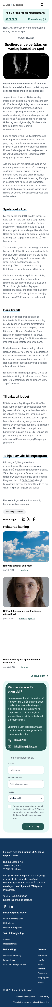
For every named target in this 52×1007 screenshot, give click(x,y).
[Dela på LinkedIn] (23, 519)
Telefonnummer (15, 778)
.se (35, 746)
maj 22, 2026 (9, 667)
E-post (11, 763)
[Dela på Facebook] (34, 519)
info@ (17, 746)
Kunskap (24, 570)
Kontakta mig (35, 19)
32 (21, 740)
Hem (5, 28)
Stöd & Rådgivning (13, 933)
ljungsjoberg (27, 746)
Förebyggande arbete (15, 912)
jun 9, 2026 (8, 618)
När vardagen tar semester (17, 565)
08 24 (17, 740)
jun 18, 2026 (8, 570)
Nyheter (31, 618)
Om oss (42, 949)
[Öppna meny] (47, 4)
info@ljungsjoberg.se (21, 900)
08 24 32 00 (11, 19)
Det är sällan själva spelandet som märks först (21, 661)
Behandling (9, 949)
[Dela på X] (28, 519)
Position (11, 792)
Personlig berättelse (14, 512)
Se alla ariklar (37, 675)
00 (24, 740)
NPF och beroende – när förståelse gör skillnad (22, 612)
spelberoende (40, 477)
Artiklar (13, 28)
